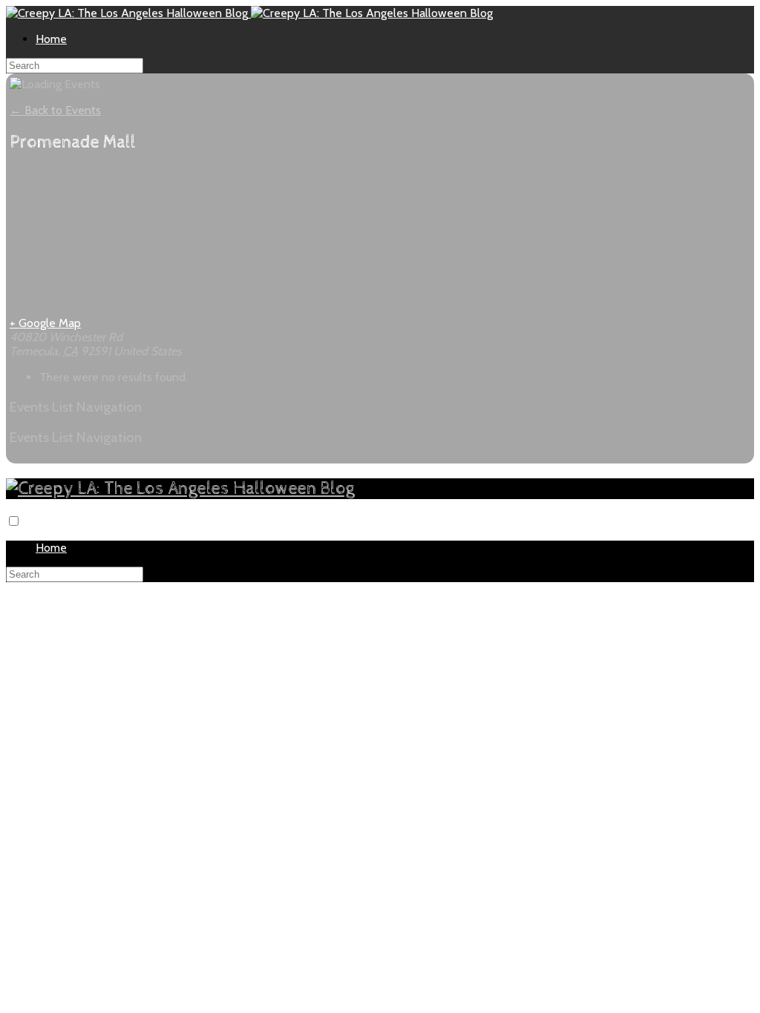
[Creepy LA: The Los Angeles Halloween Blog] (128, 13)
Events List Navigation (76, 406)
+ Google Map (45, 323)
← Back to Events (55, 110)
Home (51, 39)
